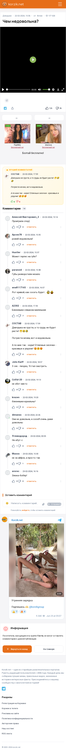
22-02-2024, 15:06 (22, 16)
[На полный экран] (63, 89)
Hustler (16, 252)
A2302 (15, 305)
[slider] (18, 89)
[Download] (58, 89)
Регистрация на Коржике (14, 703)
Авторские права (10, 723)
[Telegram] (4, 688)
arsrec (15, 471)
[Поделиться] (12, 108)
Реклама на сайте (10, 713)
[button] (31, 227)
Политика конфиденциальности (17, 718)
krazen (15, 397)
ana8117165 (19, 287)
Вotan (40, 16)
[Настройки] (53, 89)
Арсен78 (17, 234)
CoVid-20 (17, 379)
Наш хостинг (8, 728)
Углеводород (19, 436)
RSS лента (7, 733)
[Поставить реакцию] (6, 100)
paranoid (17, 269)
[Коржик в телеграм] (5, 108)
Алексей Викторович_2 (25, 217)
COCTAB (15, 174)
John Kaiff (17, 362)
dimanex (16, 414)
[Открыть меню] (60, 4)
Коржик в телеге (10, 708)
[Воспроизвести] (3, 89)
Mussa (15, 453)
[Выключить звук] (39, 89)
